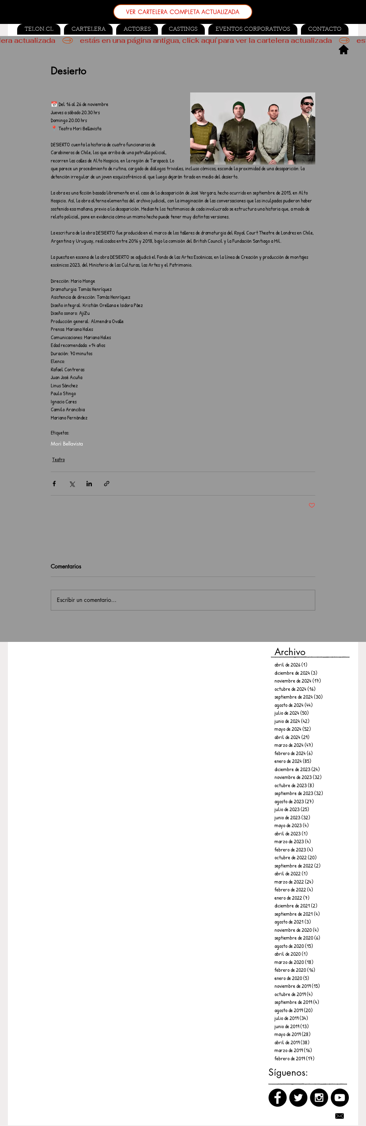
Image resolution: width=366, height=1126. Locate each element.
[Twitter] (298, 1098)
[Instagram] (319, 1098)
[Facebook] (277, 1098)
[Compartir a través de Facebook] (54, 483)
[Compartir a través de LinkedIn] (89, 483)
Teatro (58, 459)
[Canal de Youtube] (340, 1098)
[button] (183, 29)
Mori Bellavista (67, 444)
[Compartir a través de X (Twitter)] (71, 483)
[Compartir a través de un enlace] (106, 483)
